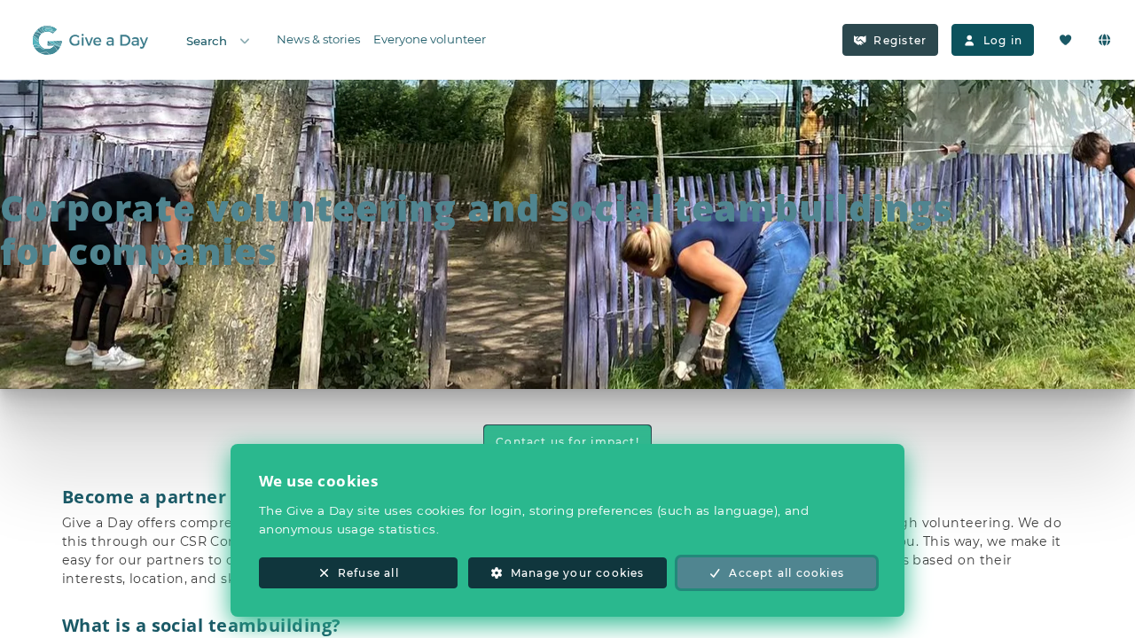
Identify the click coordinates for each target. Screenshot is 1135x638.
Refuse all (368, 573)
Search (206, 41)
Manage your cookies (578, 573)
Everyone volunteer (429, 39)
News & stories (318, 39)
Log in (1002, 40)
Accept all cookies (786, 573)
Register (900, 40)
